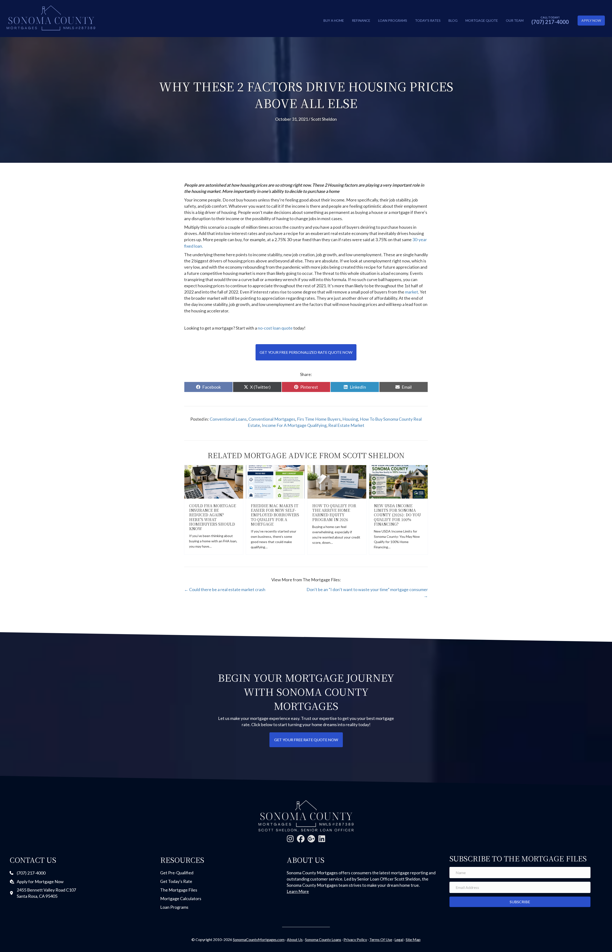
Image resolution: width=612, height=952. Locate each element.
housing (350, 419)
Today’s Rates (428, 20)
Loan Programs (392, 20)
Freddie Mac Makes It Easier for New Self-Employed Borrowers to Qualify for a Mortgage (275, 515)
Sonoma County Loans (323, 939)
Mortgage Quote (481, 20)
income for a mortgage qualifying (294, 425)
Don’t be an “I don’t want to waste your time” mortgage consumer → (367, 592)
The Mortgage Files (178, 889)
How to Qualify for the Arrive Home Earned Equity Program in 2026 (334, 512)
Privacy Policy (355, 939)
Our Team (515, 20)
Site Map (413, 939)
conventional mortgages (271, 419)
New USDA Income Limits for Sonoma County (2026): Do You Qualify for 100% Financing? (397, 515)
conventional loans (228, 419)
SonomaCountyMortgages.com (258, 939)
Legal (398, 939)
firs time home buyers (319, 419)
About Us (295, 939)
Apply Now (591, 20)
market (411, 291)
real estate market (346, 425)
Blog (453, 20)
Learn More (298, 891)
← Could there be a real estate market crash (224, 589)
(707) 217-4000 (550, 22)
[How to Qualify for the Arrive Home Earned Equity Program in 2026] (336, 481)
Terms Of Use (380, 939)
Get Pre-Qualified (176, 872)
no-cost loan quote (275, 328)
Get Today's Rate (176, 881)
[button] (290, 839)
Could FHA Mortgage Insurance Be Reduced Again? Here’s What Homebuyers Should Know (212, 517)
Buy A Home (333, 20)
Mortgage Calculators (180, 898)
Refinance (361, 20)
